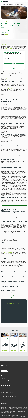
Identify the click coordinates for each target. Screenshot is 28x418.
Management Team (7, 390)
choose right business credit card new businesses (8, 292)
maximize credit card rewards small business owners (8, 294)
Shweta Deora (6, 34)
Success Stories (21, 396)
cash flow (2, 140)
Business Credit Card (3, 21)
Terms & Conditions (8, 415)
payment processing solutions (9, 235)
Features (21, 390)
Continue (14, 63)
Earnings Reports (3, 396)
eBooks (13, 396)
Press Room (7, 392)
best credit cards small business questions (19, 295)
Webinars (16, 396)
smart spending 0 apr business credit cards (7, 295)
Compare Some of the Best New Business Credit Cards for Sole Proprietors (12, 306)
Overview (2, 390)
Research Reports (8, 396)
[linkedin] (3, 385)
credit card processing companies (10, 130)
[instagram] (9, 385)
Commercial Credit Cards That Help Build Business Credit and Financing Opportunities (14, 303)
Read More (4, 350)
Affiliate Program (16, 390)
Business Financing (4, 403)
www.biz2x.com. (4, 378)
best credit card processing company (7, 269)
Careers (12, 390)
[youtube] (7, 385)
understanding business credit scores (6, 297)
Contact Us (13, 392)
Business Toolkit (3, 399)
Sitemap (17, 415)
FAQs (10, 392)
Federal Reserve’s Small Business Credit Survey (12, 88)
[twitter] (5, 385)
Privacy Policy (3, 415)
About (2, 389)
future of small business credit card (7, 252)
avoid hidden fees (6, 78)
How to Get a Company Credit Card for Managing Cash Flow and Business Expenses (13, 309)
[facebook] (1, 385)
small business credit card (8, 48)
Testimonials (2, 392)
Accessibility (13, 415)
